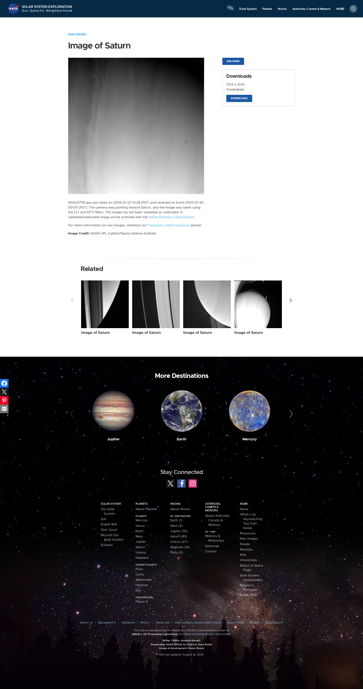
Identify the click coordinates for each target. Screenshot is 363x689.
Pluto (139, 569)
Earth (181, 439)
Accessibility (274, 623)
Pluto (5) (176, 552)
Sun (103, 519)
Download (239, 98)
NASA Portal (235, 623)
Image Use (163, 623)
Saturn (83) (178, 536)
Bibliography (107, 623)
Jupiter (113, 439)
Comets (210, 551)
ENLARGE (233, 61)
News (244, 509)
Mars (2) (176, 525)
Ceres (140, 574)
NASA (14, 8)
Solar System (111, 503)
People (245, 544)
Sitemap (255, 623)
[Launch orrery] (230, 9)
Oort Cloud (109, 529)
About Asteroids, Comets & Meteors (217, 520)
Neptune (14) (180, 547)
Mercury (249, 439)
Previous (72, 300)
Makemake (144, 579)
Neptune (142, 557)
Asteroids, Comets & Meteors (213, 507)
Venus (140, 525)
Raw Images (77, 34)
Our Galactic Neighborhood (47, 11)
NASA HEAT (249, 595)
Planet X (142, 601)
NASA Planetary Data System (171, 217)
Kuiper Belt (109, 524)
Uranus (141, 552)
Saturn (140, 547)
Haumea (142, 585)
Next (291, 300)
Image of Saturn (95, 333)
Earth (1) (176, 520)
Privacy (145, 623)
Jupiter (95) (179, 531)
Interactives (248, 560)
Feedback (128, 623)
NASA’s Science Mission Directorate (206, 634)
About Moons (180, 509)
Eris (138, 590)
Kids (243, 554)
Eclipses (107, 545)
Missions (246, 549)
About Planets (146, 509)
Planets (141, 503)
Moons (175, 503)
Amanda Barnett (190, 640)
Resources (247, 533)
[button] (340, 8)
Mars (139, 536)
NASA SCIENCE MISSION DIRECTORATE (198, 623)
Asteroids (212, 546)
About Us (86, 623)
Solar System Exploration (47, 6)
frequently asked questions (168, 225)
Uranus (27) (179, 541)
